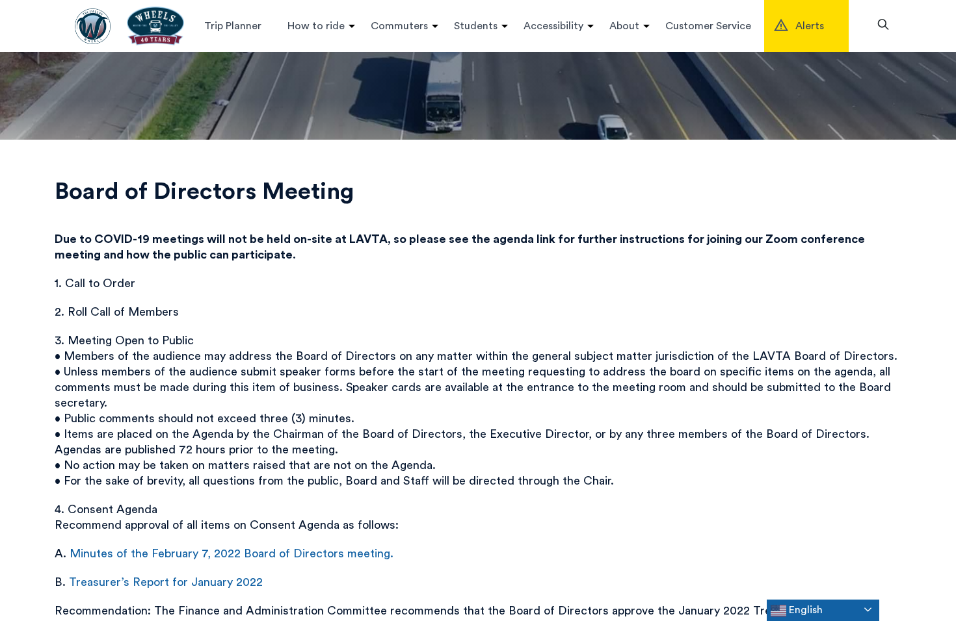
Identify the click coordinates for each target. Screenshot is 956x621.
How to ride (316, 26)
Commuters (399, 26)
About (624, 26)
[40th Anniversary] (155, 25)
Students (476, 26)
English (804, 610)
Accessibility (553, 26)
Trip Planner (232, 26)
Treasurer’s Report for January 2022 (166, 582)
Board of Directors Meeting (204, 191)
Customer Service (708, 26)
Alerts (809, 26)
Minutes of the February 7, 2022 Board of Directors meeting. (231, 553)
